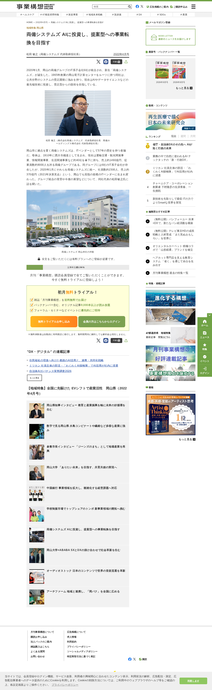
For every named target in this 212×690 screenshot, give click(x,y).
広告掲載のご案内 (159, 7)
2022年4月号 (42, 22)
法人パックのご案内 (41, 642)
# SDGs (161, 14)
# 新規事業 (72, 14)
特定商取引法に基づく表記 (81, 656)
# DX (139, 14)
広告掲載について (76, 632)
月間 (192, 136)
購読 (144, 659)
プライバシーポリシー (79, 646)
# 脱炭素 (116, 14)
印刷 (115, 62)
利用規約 (72, 642)
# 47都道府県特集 (49, 14)
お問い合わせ (38, 656)
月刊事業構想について (42, 632)
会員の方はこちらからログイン (101, 321)
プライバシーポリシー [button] (65, 684)
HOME (29, 22)
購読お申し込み (39, 637)
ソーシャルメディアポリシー (82, 651)
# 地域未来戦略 (94, 14)
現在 (173, 136)
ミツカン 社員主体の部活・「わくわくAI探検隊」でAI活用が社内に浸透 (73, 365)
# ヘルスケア (27, 14)
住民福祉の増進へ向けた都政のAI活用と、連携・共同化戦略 (66, 360)
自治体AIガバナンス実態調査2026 (50, 371)
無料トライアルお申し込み (54, 321)
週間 (183, 136)
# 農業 (184, 14)
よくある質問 (38, 651)
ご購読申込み (180, 7)
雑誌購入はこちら (40, 646)
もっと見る (34, 378)
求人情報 (72, 637)
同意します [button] (193, 681)
